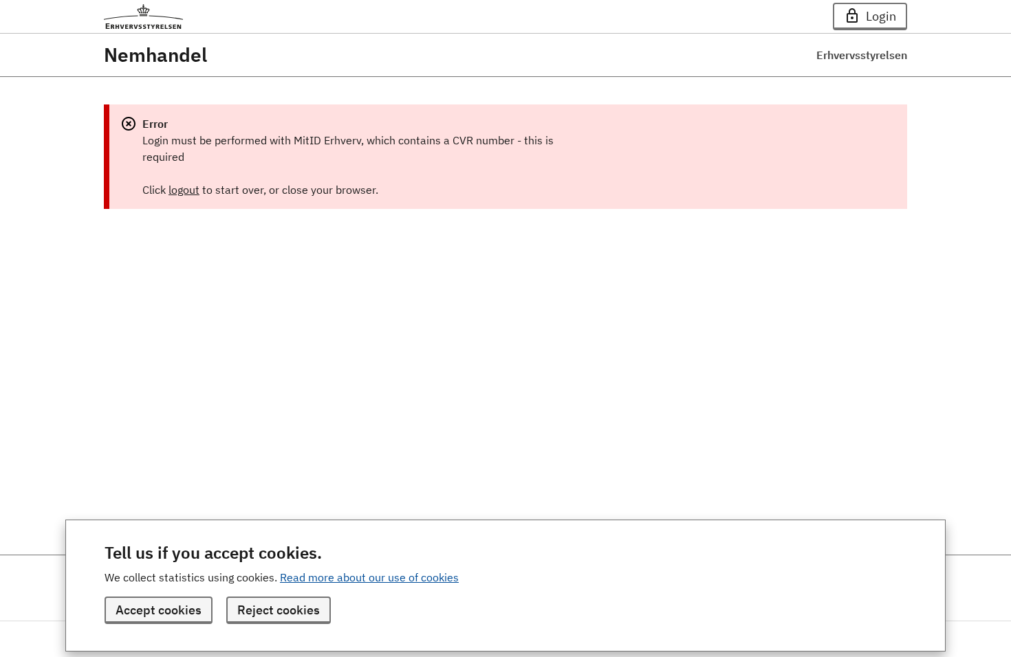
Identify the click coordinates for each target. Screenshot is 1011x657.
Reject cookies (278, 610)
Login (881, 16)
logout (183, 190)
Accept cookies (159, 610)
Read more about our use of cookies (369, 577)
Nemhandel (155, 55)
